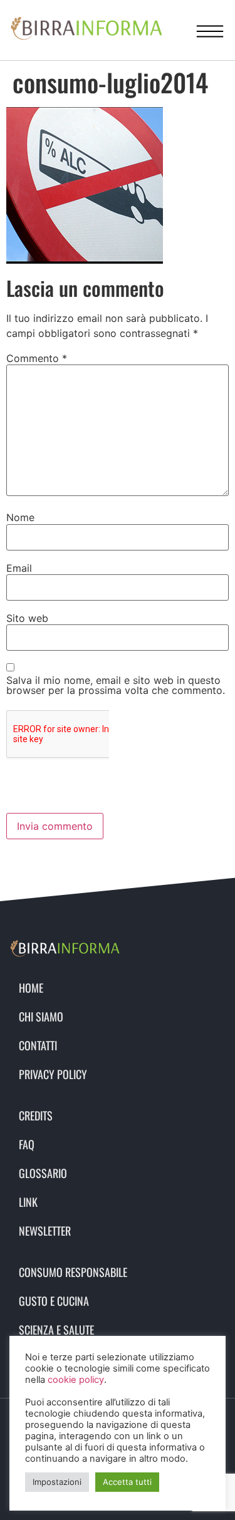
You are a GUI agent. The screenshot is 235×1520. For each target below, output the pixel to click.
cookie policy (76, 1379)
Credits (36, 1115)
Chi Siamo (41, 1016)
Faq (26, 1144)
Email (19, 568)
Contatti (38, 1045)
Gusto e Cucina (54, 1301)
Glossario (43, 1173)
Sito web (27, 618)
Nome (20, 517)
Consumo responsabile (73, 1272)
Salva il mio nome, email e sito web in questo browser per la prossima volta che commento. (115, 685)
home (31, 988)
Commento (36, 358)
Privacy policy (53, 1074)
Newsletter (45, 1231)
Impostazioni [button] (57, 1482)
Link (28, 1202)
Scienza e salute (56, 1329)
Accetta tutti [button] (127, 1482)
